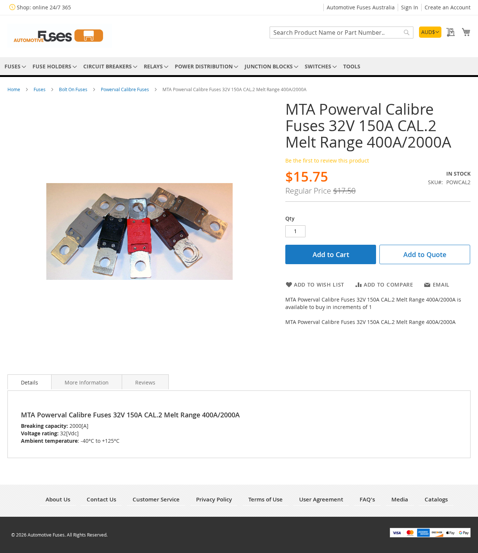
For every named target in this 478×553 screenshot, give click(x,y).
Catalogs (436, 499)
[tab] (29, 381)
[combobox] (341, 32)
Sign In (409, 7)
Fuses (40, 89)
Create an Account (448, 7)
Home (14, 89)
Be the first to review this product (327, 160)
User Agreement (321, 499)
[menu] (239, 66)
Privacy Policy (214, 499)
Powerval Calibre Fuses (125, 89)
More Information (87, 382)
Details (29, 382)
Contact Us (101, 499)
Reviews (145, 382)
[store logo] (59, 36)
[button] (430, 32)
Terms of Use (265, 499)
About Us (58, 499)
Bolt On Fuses (74, 89)
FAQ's (367, 499)
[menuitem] (14, 66)
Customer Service (156, 499)
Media (399, 499)
